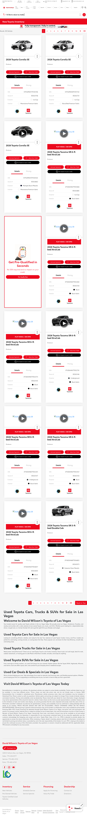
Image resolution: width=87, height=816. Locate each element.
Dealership (69, 786)
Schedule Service (29, 790)
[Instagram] (9, 767)
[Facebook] (4, 767)
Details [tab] (17, 85)
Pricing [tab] (28, 85)
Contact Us (11, 748)
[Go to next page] (80, 31)
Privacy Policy (17, 811)
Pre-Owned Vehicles (9, 793)
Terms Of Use (22, 811)
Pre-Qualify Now (23, 277)
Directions (67, 793)
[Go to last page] (84, 31)
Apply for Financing (50, 790)
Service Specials (28, 793)
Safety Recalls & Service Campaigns (48, 811)
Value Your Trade (33, 72)
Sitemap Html (33, 811)
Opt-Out (57, 811)
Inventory (7, 786)
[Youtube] (13, 767)
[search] (85, 7)
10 (76, 31)
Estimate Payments (14, 72)
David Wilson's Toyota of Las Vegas (6, 811)
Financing (48, 786)
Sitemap (28, 811)
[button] (37, 56)
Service (26, 786)
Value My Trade (49, 793)
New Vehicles (7, 790)
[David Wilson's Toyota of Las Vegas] (8, 7)
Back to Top (81, 603)
